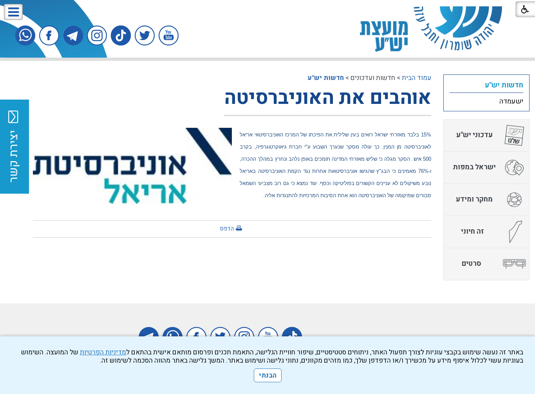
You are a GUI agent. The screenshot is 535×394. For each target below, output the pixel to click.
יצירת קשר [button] (13, 156)
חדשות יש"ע (325, 78)
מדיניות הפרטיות (103, 352)
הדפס (227, 228)
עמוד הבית (416, 78)
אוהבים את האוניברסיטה (327, 98)
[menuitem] (486, 85)
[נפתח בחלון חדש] (169, 35)
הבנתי (268, 375)
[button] (13, 12)
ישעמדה (511, 101)
